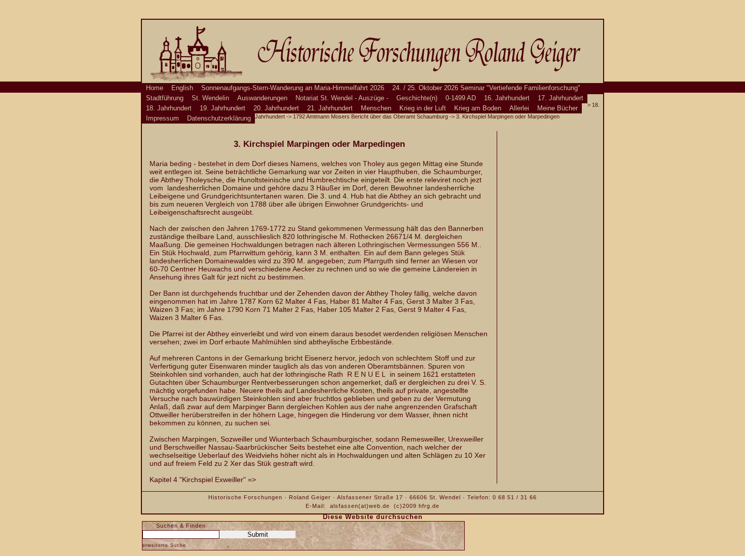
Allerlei (519, 108)
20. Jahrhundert (276, 108)
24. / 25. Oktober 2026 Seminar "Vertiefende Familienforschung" (486, 88)
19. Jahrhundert (222, 108)
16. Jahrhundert (507, 98)
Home (154, 88)
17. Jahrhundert (560, 98)
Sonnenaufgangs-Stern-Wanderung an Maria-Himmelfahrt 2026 (292, 88)
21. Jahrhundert (330, 108)
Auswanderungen (262, 98)
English (182, 88)
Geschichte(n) (416, 98)
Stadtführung (164, 98)
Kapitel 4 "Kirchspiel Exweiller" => (203, 479)
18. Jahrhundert (169, 108)
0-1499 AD (460, 98)
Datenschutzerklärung (219, 118)
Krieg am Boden (477, 108)
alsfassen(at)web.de (360, 506)
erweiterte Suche (164, 545)
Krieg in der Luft (422, 108)
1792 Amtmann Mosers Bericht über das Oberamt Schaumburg (370, 116)
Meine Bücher (557, 108)
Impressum (162, 118)
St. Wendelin (210, 98)
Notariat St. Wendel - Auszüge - (341, 98)
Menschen (376, 108)
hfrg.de (429, 506)
